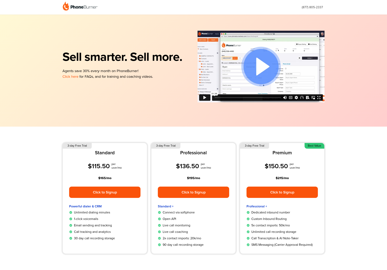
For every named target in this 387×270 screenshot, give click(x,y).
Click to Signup (105, 192)
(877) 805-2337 (312, 7)
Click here (70, 76)
